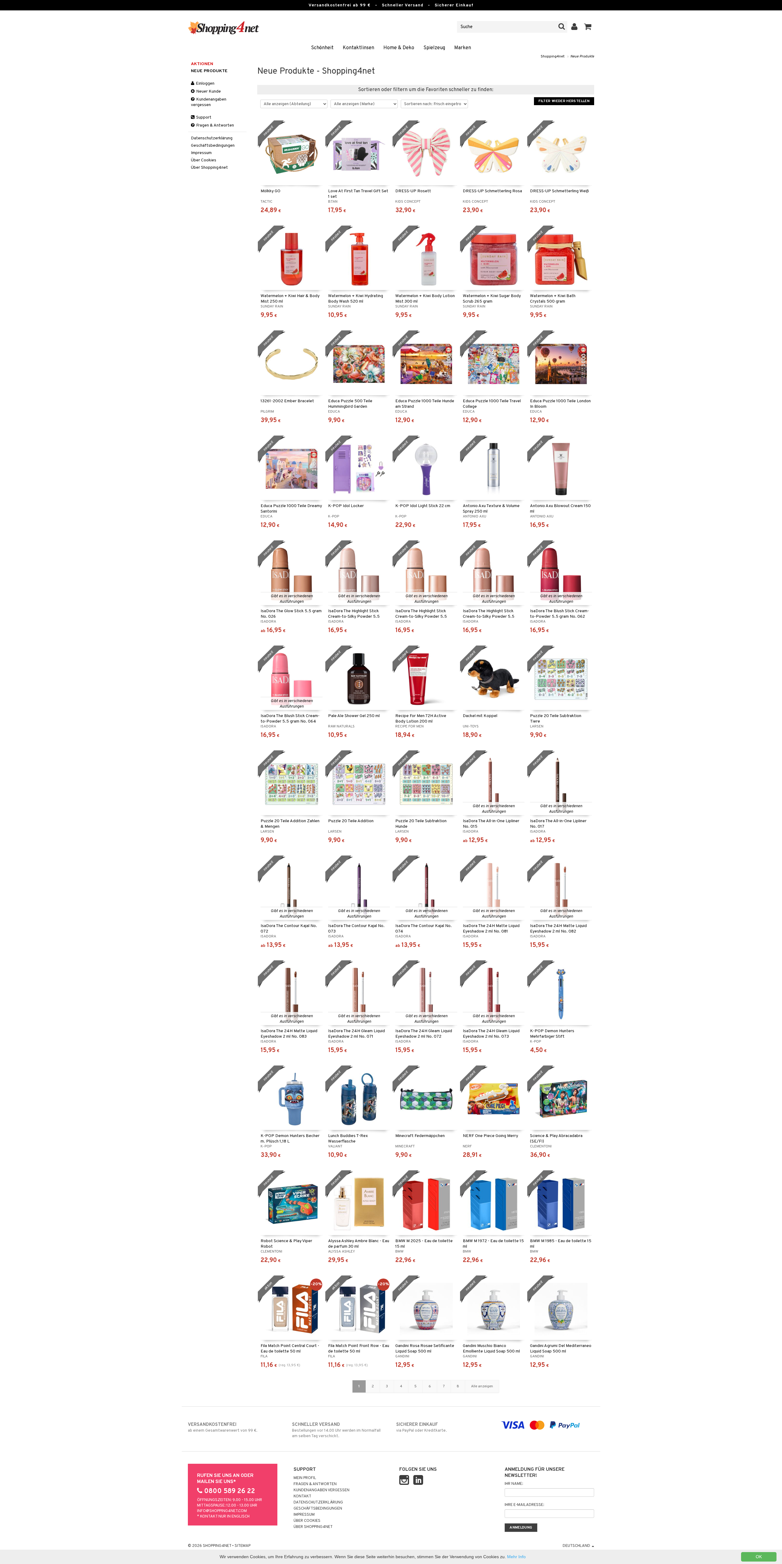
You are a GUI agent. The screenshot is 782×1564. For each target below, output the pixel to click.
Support (203, 117)
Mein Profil (305, 1478)
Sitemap (242, 1546)
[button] (588, 27)
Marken (462, 48)
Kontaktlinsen (358, 48)
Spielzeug (434, 48)
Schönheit (322, 48)
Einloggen (204, 83)
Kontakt (302, 1496)
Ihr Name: (514, 1483)
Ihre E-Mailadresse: (524, 1505)
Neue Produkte (582, 56)
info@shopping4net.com (222, 1511)
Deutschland (577, 1546)
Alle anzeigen (482, 1386)
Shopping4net (553, 56)
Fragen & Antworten (214, 125)
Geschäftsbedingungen (213, 145)
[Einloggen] (574, 27)
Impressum (201, 153)
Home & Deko (398, 48)
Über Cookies (203, 160)
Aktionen (202, 64)
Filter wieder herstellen (564, 101)
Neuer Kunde (208, 91)
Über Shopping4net (209, 167)
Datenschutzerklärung (211, 138)
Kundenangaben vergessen (208, 102)
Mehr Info (516, 1556)
